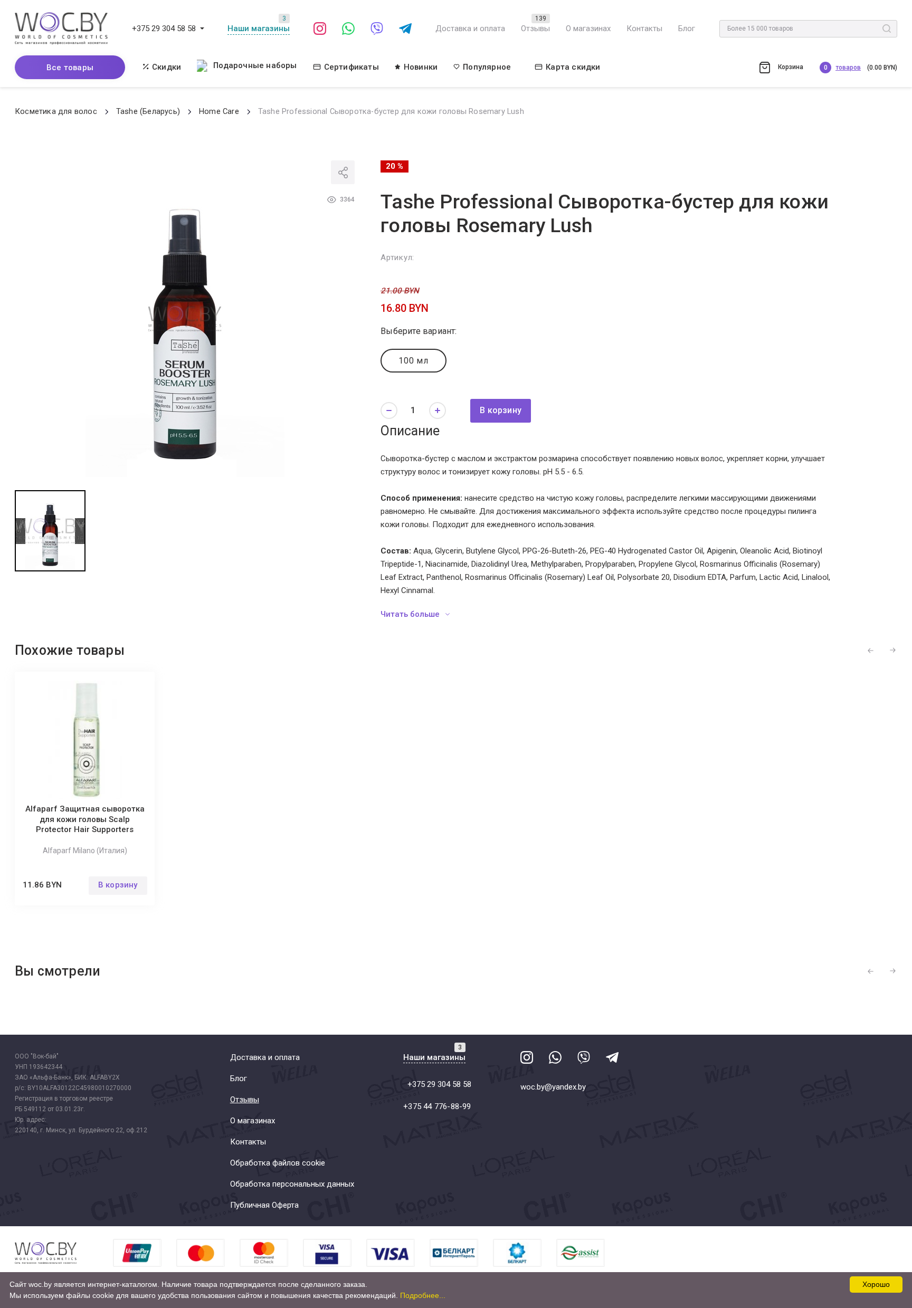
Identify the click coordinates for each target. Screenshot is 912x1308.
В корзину (500, 410)
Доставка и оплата (470, 28)
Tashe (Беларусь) (148, 111)
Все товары (69, 67)
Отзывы (535, 28)
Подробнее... (422, 1295)
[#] (202, 28)
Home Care (219, 111)
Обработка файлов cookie (277, 1163)
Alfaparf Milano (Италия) (85, 850)
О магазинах (588, 28)
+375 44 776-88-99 (437, 1106)
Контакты (644, 28)
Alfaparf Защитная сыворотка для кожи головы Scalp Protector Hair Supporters (85, 819)
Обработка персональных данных (292, 1184)
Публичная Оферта (264, 1205)
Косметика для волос (56, 111)
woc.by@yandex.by (553, 1087)
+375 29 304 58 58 (164, 28)
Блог (686, 28)
